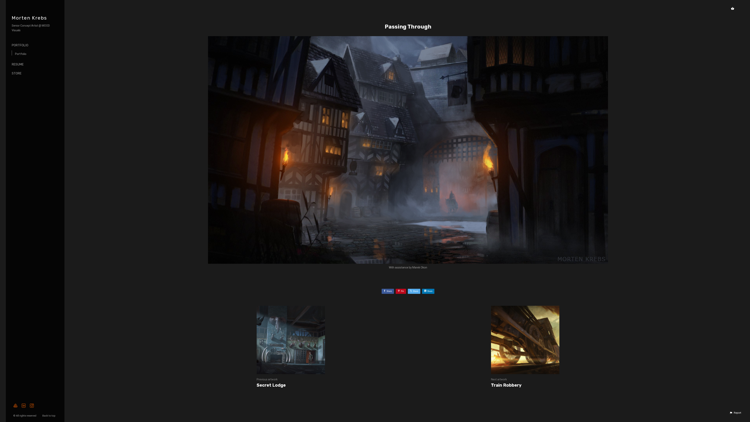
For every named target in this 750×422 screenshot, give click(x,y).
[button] (735, 413)
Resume (18, 64)
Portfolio (20, 45)
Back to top (49, 415)
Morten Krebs (29, 18)
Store (16, 73)
